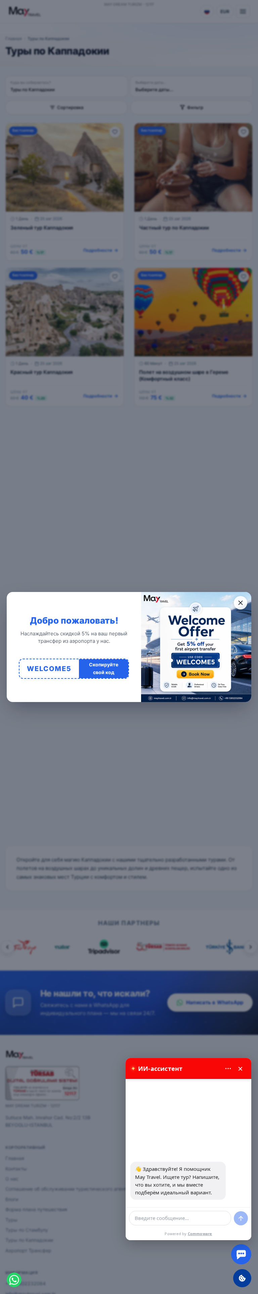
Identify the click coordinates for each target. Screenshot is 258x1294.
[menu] (228, 1068)
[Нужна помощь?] (241, 1254)
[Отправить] (241, 1218)
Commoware (200, 1233)
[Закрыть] (240, 602)
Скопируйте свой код (103, 668)
